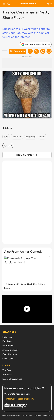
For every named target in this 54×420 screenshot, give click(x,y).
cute (6, 136)
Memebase (8, 345)
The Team (7, 370)
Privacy (30, 415)
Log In (48, 3)
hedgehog (31, 136)
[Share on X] (36, 51)
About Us (7, 374)
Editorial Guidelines (12, 379)
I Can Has (7, 337)
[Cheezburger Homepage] (27, 406)
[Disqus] (27, 203)
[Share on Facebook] (30, 51)
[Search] (8, 3)
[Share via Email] (49, 51)
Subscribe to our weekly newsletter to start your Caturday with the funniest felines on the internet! (26, 33)
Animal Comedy (28, 3)
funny (42, 136)
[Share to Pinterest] (42, 51)
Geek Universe (9, 354)
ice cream (17, 136)
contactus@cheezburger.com (19, 398)
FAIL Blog (7, 341)
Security (38, 415)
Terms (24, 415)
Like (10, 145)
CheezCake (8, 358)
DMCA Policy (47, 415)
